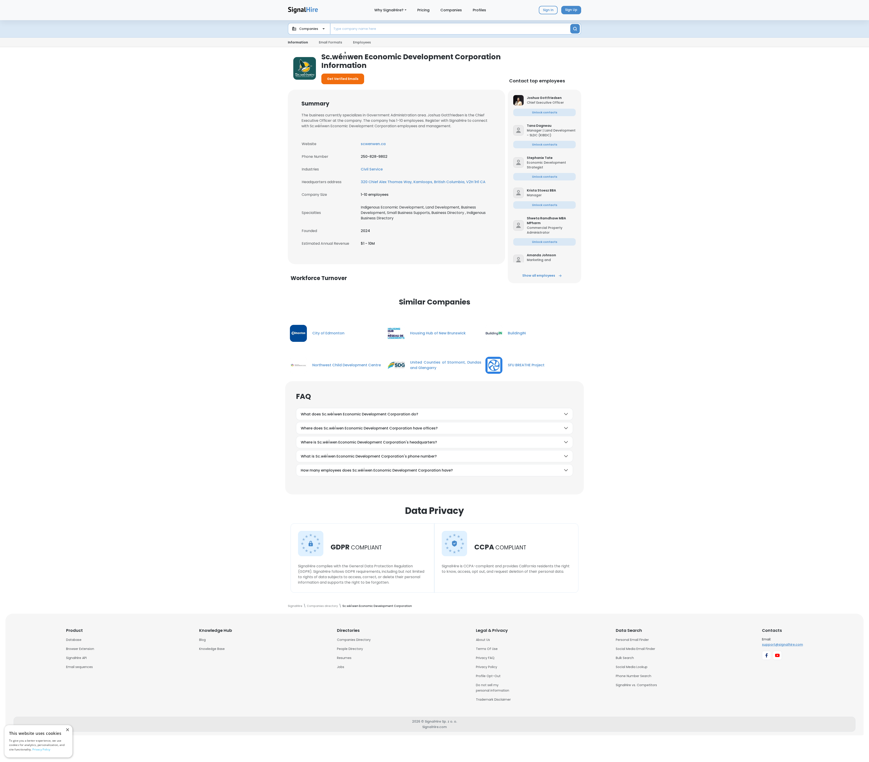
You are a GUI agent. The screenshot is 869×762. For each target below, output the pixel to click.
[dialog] (38, 741)
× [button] (67, 730)
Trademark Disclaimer (493, 699)
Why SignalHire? (388, 10)
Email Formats (330, 42)
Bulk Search (625, 658)
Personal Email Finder (632, 639)
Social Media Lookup (631, 667)
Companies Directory (354, 639)
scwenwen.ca (373, 143)
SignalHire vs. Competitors (636, 685)
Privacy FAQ (485, 658)
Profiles (479, 10)
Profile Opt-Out (488, 676)
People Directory (350, 649)
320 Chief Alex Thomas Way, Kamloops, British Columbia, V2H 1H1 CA (423, 182)
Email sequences (79, 667)
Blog (202, 639)
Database (73, 639)
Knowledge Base (212, 649)
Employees (362, 42)
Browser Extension (80, 649)
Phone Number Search (633, 676)
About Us (483, 639)
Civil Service (372, 169)
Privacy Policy (486, 667)
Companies (451, 10)
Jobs (340, 667)
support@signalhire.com (782, 644)
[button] (551, 98)
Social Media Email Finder (635, 649)
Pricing (423, 10)
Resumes (344, 658)
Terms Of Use (487, 649)
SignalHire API (76, 658)
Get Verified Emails (342, 79)
